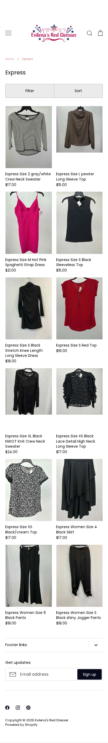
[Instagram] (54, 727)
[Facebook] (43, 727)
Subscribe (86, 706)
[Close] (99, 625)
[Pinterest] (64, 727)
